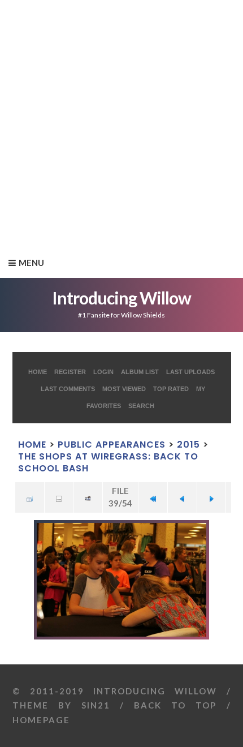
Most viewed (124, 388)
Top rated (171, 388)
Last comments (68, 388)
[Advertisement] (121, 121)
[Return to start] (153, 497)
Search (141, 405)
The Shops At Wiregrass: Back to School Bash (108, 462)
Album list (140, 371)
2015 (188, 444)
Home (37, 371)
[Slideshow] (88, 497)
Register (70, 371)
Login (103, 371)
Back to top (175, 705)
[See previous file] (182, 497)
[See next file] (211, 497)
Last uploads (190, 371)
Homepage (41, 720)
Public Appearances (112, 444)
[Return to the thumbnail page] (29, 497)
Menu (31, 262)
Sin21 (95, 705)
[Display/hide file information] (59, 497)
